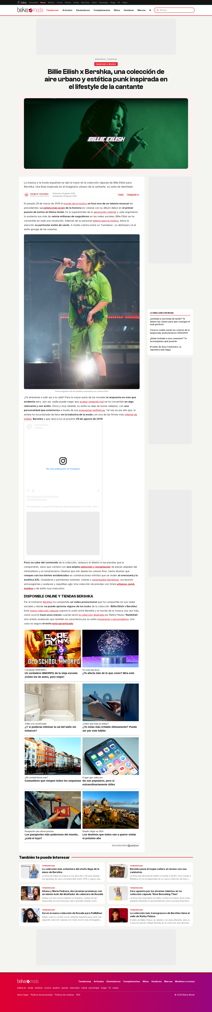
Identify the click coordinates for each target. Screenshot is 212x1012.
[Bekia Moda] (30, 10)
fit (110, 988)
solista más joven (54, 207)
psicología (94, 988)
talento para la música (106, 220)
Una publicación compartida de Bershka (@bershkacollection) (54, 506)
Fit (119, 2)
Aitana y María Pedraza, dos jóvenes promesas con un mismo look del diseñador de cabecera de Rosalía (72, 893)
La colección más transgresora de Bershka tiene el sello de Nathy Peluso (160, 915)
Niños (117, 10)
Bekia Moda (100, 59)
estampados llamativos (105, 579)
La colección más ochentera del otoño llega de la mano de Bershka (70, 870)
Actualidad (33, 2)
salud (84, 988)
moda (30, 988)
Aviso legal (22, 994)
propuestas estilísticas (92, 410)
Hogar (113, 2)
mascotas (75, 988)
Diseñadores (83, 10)
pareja (65, 988)
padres (56, 988)
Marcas (142, 10)
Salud (94, 2)
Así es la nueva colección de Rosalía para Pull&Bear (72, 913)
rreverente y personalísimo (113, 619)
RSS (78, 994)
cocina (47, 988)
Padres (68, 2)
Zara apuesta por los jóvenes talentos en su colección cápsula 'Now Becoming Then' (156, 893)
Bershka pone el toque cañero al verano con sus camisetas (158, 870)
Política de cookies (64, 994)
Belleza (51, 2)
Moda (43, 2)
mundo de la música (75, 203)
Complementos (102, 10)
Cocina (60, 2)
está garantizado (62, 623)
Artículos (67, 10)
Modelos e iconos (185, 981)
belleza (39, 988)
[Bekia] (21, 2)
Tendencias (52, 10)
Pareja (76, 2)
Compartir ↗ (132, 195)
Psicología (103, 2)
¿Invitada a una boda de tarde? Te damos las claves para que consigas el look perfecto (170, 321)
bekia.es (21, 988)
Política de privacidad (41, 994)
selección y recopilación (95, 566)
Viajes (124, 2)
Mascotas (85, 2)
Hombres (129, 10)
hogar (104, 988)
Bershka (47, 602)
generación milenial (105, 212)
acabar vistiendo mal (92, 401)
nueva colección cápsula (44, 610)
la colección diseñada (91, 614)
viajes (115, 988)
